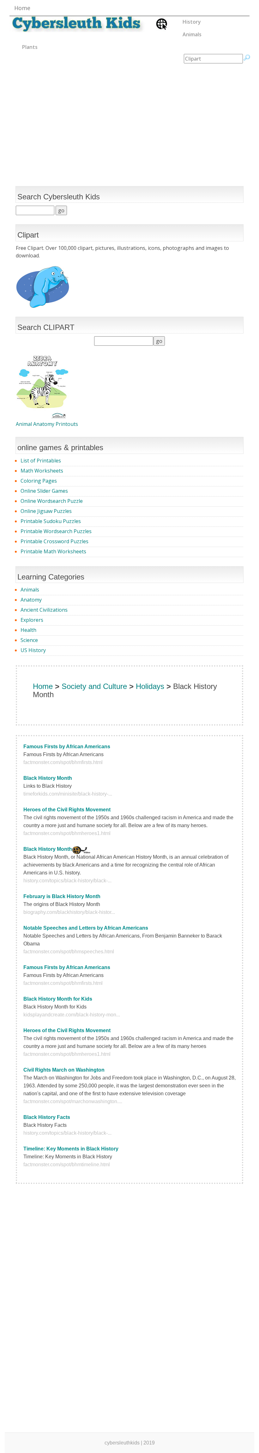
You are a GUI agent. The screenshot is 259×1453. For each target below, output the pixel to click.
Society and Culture (94, 686)
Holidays (150, 686)
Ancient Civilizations (44, 609)
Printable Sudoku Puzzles (51, 521)
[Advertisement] (129, 114)
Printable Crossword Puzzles (54, 541)
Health (28, 629)
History (192, 21)
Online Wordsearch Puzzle (52, 500)
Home (22, 8)
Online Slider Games (44, 490)
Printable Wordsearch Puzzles (56, 531)
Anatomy (31, 599)
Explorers (32, 619)
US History (33, 650)
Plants (30, 47)
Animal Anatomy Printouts (47, 424)
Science (29, 640)
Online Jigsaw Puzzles (46, 511)
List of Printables (41, 460)
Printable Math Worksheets (53, 551)
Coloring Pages (39, 480)
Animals (192, 34)
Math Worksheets (42, 470)
